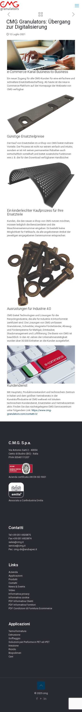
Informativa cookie (19, 597)
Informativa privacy (19, 593)
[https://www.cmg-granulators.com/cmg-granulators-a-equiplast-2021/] (73, 14)
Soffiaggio (14, 638)
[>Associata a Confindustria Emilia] (16, 497)
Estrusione (14, 634)
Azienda (13, 572)
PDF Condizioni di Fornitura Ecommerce (30, 608)
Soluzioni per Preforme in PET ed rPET (29, 642)
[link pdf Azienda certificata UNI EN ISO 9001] (21, 473)
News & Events (17, 586)
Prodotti (13, 579)
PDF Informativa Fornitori (22, 604)
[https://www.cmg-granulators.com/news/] (41, 14)
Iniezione (13, 645)
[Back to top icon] (41, 685)
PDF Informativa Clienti (21, 601)
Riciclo (12, 649)
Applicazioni (16, 575)
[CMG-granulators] (9, 6)
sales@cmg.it (16, 542)
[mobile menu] (77, 5)
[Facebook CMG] (37, 698)
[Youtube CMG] (41, 698)
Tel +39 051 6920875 (20, 534)
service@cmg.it (17, 545)
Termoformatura (17, 631)
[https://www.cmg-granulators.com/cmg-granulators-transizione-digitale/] (8, 14)
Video (12, 590)
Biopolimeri (15, 652)
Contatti (13, 583)
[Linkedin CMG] (45, 698)
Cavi (11, 656)
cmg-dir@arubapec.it (25, 549)
